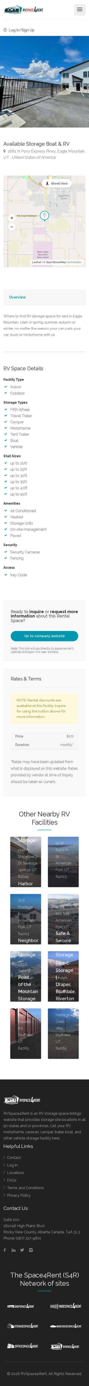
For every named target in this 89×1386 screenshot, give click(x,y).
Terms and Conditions (25, 1188)
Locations (15, 1173)
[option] (44, 82)
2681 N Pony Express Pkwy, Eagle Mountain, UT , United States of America (44, 154)
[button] (12, 218)
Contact (14, 1157)
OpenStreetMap (56, 262)
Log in (12, 1165)
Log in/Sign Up (21, 30)
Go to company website (44, 636)
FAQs (11, 1180)
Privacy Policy (19, 1195)
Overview (17, 297)
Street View (59, 183)
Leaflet (36, 262)
